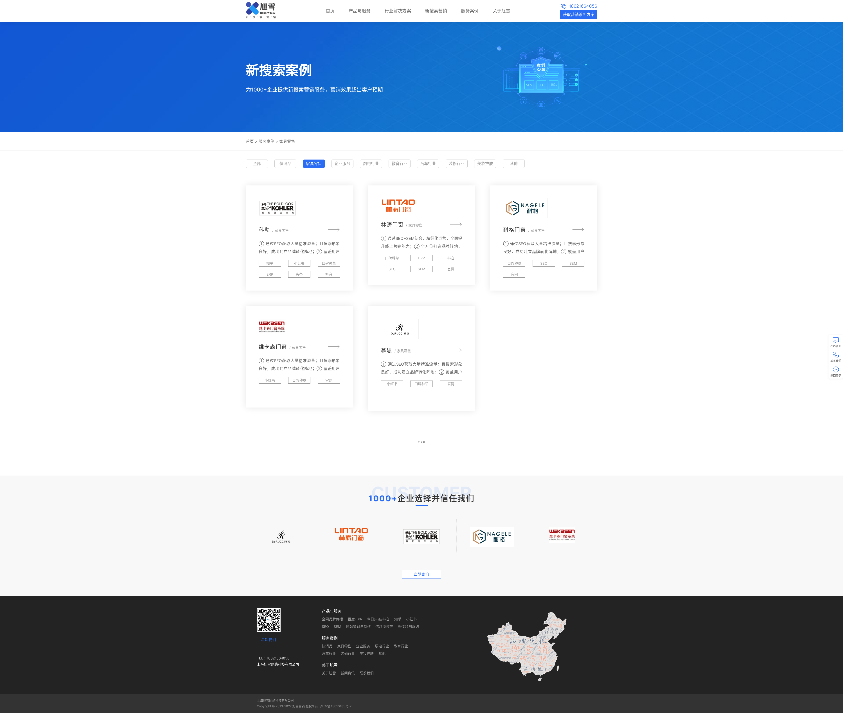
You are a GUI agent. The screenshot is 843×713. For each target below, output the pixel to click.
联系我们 (268, 640)
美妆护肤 (485, 163)
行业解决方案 (398, 11)
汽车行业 (428, 163)
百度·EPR (355, 619)
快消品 (285, 163)
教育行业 (399, 163)
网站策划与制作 (358, 626)
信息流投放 (384, 626)
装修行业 (457, 163)
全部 (257, 163)
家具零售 (287, 141)
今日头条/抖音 (378, 619)
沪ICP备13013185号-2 (335, 706)
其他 (514, 163)
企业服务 (342, 163)
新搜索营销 (436, 11)
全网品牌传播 (332, 619)
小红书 (411, 619)
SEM (337, 626)
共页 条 (421, 442)
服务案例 (470, 11)
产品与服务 (360, 11)
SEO (325, 626)
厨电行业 (371, 163)
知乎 (397, 619)
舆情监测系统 (408, 626)
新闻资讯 (348, 673)
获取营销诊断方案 (578, 14)
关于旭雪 (501, 11)
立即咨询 (421, 574)
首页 (330, 11)
